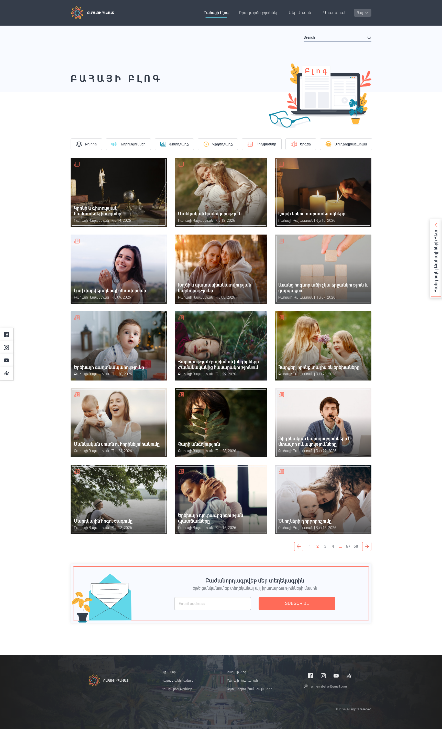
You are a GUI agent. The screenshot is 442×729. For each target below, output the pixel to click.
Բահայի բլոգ (216, 12)
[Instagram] (6, 347)
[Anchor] (6, 373)
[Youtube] (6, 360)
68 (355, 546)
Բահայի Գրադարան (242, 680)
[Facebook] (6, 334)
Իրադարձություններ (259, 12)
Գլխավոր (169, 672)
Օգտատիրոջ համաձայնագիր (249, 689)
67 (348, 546)
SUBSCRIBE (297, 603)
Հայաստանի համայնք (178, 680)
